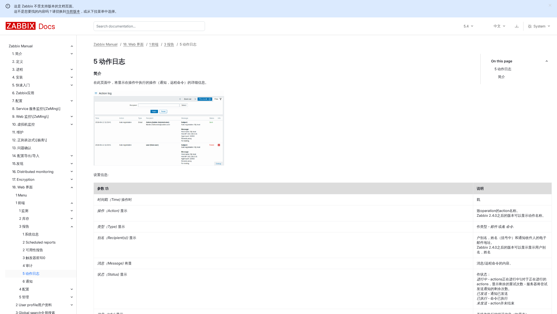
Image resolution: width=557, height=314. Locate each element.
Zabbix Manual (21, 46)
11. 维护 (17, 132)
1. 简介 (17, 53)
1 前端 (20, 203)
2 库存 (24, 218)
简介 (501, 77)
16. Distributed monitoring (33, 171)
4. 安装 (17, 77)
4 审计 (28, 265)
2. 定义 (17, 61)
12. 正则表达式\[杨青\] (29, 140)
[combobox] (150, 26)
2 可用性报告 (33, 250)
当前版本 (73, 11)
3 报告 (24, 226)
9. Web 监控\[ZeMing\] (30, 116)
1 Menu (21, 195)
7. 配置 (17, 101)
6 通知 (28, 281)
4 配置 (24, 289)
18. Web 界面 (22, 187)
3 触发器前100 (34, 258)
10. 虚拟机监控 (23, 124)
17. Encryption (23, 179)
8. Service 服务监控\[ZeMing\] (36, 108)
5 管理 (24, 297)
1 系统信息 (31, 234)
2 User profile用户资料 (34, 305)
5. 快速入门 (21, 85)
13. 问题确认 (21, 148)
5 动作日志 (31, 273)
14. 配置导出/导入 (25, 156)
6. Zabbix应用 (23, 93)
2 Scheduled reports (39, 242)
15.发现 (17, 163)
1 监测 (23, 210)
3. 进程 (17, 69)
